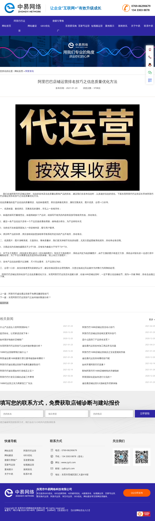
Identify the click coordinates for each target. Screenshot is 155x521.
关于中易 (135, 25)
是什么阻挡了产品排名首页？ (118, 339)
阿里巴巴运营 (19, 25)
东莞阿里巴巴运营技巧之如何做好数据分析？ (29, 297)
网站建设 (32, 25)
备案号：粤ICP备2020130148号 (20, 510)
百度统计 (63, 510)
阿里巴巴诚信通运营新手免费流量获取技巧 (28, 293)
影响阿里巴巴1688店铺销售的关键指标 (118, 370)
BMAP (40, 510)
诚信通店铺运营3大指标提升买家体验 (118, 383)
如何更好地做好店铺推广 (36, 339)
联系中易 (148, 25)
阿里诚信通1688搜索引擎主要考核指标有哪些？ (36, 358)
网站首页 (6, 25)
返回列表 (4, 302)
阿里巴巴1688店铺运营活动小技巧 (118, 327)
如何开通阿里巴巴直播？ (118, 364)
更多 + (152, 319)
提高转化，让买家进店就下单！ (36, 333)
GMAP (51, 510)
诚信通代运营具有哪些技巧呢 (118, 358)
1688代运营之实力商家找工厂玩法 (36, 383)
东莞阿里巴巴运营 (130, 194)
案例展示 (109, 25)
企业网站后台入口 (80, 510)
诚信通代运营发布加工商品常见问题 (118, 345)
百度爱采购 (71, 25)
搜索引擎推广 (58, 25)
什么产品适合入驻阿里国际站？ (36, 327)
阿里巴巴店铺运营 (20, 194)
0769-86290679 (140, 6)
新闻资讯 (122, 25)
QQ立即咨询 (137, 492)
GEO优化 (45, 25)
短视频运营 (97, 25)
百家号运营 (84, 25)
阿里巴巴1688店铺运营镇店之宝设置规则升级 (118, 351)
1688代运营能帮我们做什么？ (36, 351)
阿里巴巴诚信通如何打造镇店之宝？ (36, 370)
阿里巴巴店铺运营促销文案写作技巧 (118, 333)
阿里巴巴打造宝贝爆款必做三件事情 (36, 376)
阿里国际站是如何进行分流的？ (118, 376)
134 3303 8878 (140, 10)
